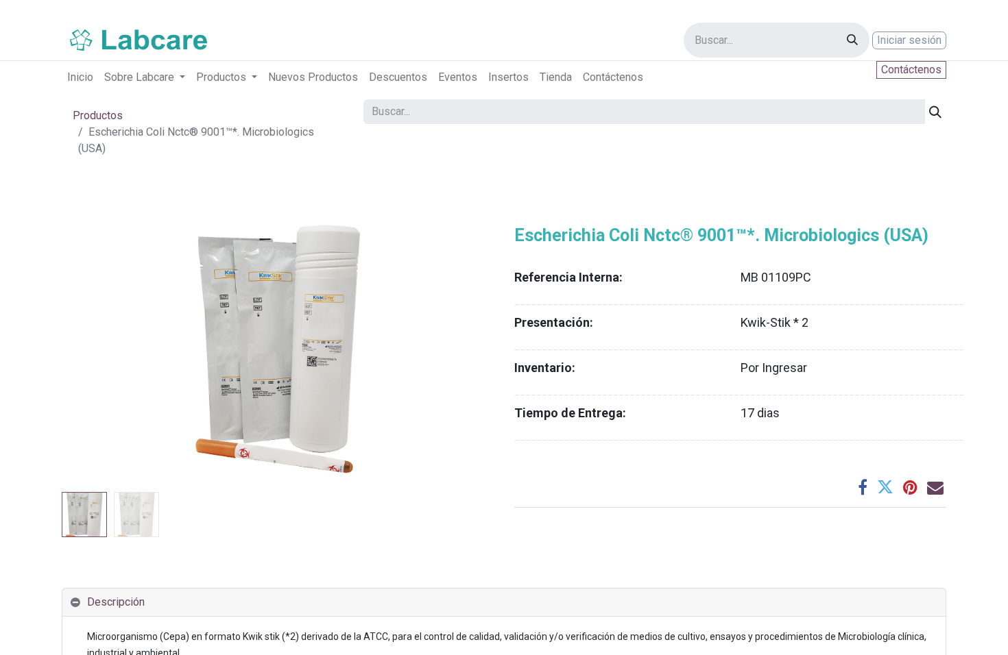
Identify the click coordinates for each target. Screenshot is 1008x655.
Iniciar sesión (909, 40)
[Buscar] (852, 40)
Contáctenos (911, 69)
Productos (98, 115)
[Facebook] (862, 487)
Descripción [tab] (116, 601)
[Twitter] (885, 487)
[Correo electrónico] (935, 487)
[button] (94, 349)
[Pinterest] (910, 487)
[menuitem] (80, 77)
